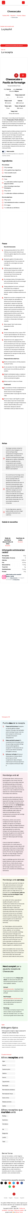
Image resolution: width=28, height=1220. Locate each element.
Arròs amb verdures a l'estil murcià (12, 998)
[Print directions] (23, 75)
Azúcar (4, 1065)
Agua (3, 1061)
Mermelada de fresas (7, 1093)
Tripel (3, 1141)
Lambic (4, 1137)
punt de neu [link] (20, 305)
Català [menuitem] (5, 1198)
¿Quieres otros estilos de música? (14, 45)
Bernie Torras (19, 1212)
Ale (3, 1129)
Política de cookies (19, 1210)
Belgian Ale (5, 1133)
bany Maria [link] (20, 486)
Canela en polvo (6, 1069)
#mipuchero (16, 579)
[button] (3, 2)
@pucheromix (13, 578)
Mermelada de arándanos (8, 1089)
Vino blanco (5, 1124)
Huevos (4, 1077)
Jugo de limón (5, 1081)
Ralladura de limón (6, 1102)
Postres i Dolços (21, 15)
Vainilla (4, 1106)
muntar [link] (6, 313)
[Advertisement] (14, 228)
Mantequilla (5, 1085)
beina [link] (5, 183)
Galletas (4, 1073)
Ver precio (7, 545)
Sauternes (5, 1120)
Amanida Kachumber (9, 989)
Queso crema (5, 1097)
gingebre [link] (8, 467)
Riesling (4, 1116)
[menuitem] (5, 1198)
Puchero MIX (5, 15)
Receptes (13, 15)
